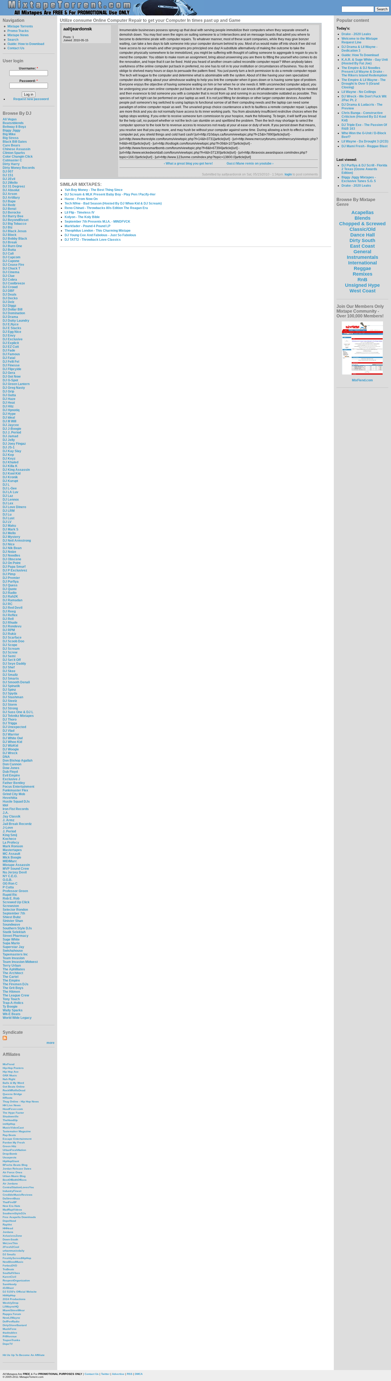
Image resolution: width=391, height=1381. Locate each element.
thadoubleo (10, 1332)
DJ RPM (9, 630)
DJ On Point (11, 563)
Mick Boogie (12, 857)
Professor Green (15, 891)
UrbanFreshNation (14, 1150)
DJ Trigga (10, 723)
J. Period (9, 831)
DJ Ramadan (12, 600)
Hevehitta (10, 798)
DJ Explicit (11, 343)
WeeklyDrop (10, 1302)
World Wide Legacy (17, 1018)
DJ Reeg (9, 611)
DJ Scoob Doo (13, 641)
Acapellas (362, 212)
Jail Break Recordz (17, 824)
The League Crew (16, 995)
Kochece (9, 839)
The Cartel (10, 977)
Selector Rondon (15, 910)
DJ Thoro (9, 719)
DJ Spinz (9, 690)
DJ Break (10, 242)
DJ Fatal (9, 358)
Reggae (362, 268)
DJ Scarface (12, 637)
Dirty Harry (11, 164)
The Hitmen (11, 992)
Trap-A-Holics (13, 1003)
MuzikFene (9, 1328)
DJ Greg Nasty (14, 388)
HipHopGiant (11, 1161)
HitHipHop (9, 1295)
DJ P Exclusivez (15, 570)
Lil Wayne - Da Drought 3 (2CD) (365, 141)
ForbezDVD (10, 1265)
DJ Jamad (10, 436)
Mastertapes (12, 850)
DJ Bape (9, 201)
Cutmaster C (12, 160)
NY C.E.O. (10, 876)
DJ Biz (8, 227)
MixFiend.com (362, 380)
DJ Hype (9, 414)
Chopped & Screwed (362, 223)
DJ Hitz (8, 406)
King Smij (10, 835)
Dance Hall (362, 235)
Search (12, 40)
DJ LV (7, 522)
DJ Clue (9, 276)
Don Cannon (12, 764)
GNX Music (10, 1075)
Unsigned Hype (362, 285)
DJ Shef (9, 667)
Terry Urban (12, 965)
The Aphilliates (14, 969)
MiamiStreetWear (14, 1310)
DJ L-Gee (10, 488)
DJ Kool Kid (11, 473)
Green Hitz (9, 1146)
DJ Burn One (12, 246)
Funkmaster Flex (15, 790)
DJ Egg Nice (12, 332)
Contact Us (15, 48)
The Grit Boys (13, 988)
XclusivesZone (12, 1235)
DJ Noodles (11, 555)
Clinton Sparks (14, 153)
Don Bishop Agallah (17, 760)
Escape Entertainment (17, 1138)
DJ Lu (7, 514)
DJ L (6, 485)
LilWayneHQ (11, 1306)
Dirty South (362, 240)
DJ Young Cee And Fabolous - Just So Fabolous (100, 235)
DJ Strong (10, 708)
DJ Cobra (10, 279)
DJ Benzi (9, 209)
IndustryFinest (12, 1191)
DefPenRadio (11, 1321)
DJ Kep (8, 455)
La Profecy (11, 842)
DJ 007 (8, 171)
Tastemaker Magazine (17, 1131)
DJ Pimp (9, 574)
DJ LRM (9, 511)
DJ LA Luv (10, 492)
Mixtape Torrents (20, 26)
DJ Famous (11, 354)
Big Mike (9, 134)
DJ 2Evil (9, 179)
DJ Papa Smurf (14, 567)
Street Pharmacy (15, 936)
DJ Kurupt (10, 481)
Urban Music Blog (14, 1176)
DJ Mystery (11, 537)
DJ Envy (9, 335)
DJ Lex (8, 503)
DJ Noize (9, 552)
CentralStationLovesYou (18, 1187)
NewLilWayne (11, 1317)
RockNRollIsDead (14, 1090)
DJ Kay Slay (12, 451)
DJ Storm (10, 704)
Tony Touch (11, 999)
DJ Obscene (12, 559)
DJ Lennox (11, 499)
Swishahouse (13, 951)
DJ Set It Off (12, 660)
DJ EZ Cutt (11, 347)
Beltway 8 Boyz (14, 127)
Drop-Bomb (10, 1153)
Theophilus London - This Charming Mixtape (98, 230)
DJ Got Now (11, 376)
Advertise (118, 1373)
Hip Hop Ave (11, 1071)
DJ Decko (10, 298)
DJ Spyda (10, 693)
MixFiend (8, 1064)
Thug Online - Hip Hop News (21, 1101)
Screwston (11, 906)
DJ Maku (9, 526)
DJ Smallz (10, 675)
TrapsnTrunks (11, 1340)
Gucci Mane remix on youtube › (250, 163)
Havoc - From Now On (81, 199)
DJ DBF (8, 291)
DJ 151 (8, 175)
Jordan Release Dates (17, 1168)
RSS (129, 1373)
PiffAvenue (10, 1336)
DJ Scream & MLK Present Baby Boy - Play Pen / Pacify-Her (110, 194)
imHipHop (9, 1123)
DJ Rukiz (9, 634)
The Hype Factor (13, 1112)
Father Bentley (14, 783)
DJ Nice (9, 544)
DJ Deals (9, 294)
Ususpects (9, 1157)
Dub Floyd (10, 772)
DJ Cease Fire (13, 265)
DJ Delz (8, 302)
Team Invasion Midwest (20, 962)
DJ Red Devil (12, 608)
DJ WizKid (10, 745)
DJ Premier (11, 578)
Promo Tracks (18, 31)
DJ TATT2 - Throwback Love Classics (93, 240)
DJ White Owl (13, 738)
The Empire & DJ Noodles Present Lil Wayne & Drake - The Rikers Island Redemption (364, 71)
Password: (28, 81)
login (288, 174)
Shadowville (11, 1116)
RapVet (7, 1224)
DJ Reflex (10, 615)
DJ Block (9, 235)
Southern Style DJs (17, 928)
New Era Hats (11, 1205)
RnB (362, 279)
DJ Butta (9, 250)
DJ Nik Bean (12, 548)
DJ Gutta (9, 395)
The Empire (11, 980)
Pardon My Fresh (14, 1142)
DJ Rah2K (10, 596)
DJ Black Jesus (15, 231)
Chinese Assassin (16, 149)
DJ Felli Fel (11, 361)
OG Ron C (10, 883)
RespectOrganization (16, 1280)
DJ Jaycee (11, 425)
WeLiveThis (10, 1243)
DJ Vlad (8, 731)
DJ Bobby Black (15, 238)
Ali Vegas (10, 119)
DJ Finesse (11, 365)
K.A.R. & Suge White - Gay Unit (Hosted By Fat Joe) (365, 61)
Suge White (11, 939)
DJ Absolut (11, 190)
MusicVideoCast (13, 1127)
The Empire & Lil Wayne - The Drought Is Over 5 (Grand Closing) (364, 83)
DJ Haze (9, 399)
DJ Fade (9, 350)
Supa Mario (11, 943)
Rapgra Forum (12, 1314)
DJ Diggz (9, 306)
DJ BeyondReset (15, 220)
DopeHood (9, 1220)
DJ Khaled (10, 462)
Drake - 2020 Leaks (356, 34)
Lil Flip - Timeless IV (79, 212)
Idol (5, 805)
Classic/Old (363, 229)
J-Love (8, 828)
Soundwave (11, 924)
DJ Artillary (11, 197)
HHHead (8, 1228)
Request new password (31, 99)
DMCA (139, 1373)
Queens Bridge (12, 1094)
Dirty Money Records (19, 168)
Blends (363, 218)
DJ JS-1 (9, 447)
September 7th (14, 913)
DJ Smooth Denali (16, 682)
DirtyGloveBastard (15, 1325)
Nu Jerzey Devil (15, 872)
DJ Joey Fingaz (14, 444)
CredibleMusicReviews (17, 1194)
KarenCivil (9, 1276)
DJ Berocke (12, 212)
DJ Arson (10, 194)
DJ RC (8, 604)
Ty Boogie (10, 1006)
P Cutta (8, 887)
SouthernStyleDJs (14, 1213)
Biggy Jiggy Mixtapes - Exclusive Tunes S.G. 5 (359, 179)
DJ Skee (9, 671)
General (362, 251)
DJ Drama (10, 317)
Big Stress (11, 138)
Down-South (10, 1239)
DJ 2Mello (10, 183)
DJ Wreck (10, 753)
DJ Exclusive (13, 339)
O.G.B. (7, 880)
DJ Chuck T (11, 268)
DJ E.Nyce (11, 324)
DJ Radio (9, 593)
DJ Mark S (10, 529)
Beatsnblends (13, 123)
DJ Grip (8, 391)
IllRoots (8, 1097)
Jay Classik (11, 816)
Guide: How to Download (25, 44)
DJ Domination (14, 313)
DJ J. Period (12, 432)
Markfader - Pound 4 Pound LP (87, 226)
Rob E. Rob (11, 898)
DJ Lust (8, 518)
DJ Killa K (10, 466)
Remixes (362, 274)
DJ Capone (11, 261)
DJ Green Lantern (16, 384)
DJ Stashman (13, 697)
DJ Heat (9, 403)
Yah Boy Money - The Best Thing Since (94, 190)
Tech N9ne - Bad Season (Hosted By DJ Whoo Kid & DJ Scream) (113, 203)
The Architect (13, 973)
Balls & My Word (13, 1082)
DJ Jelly (9, 440)
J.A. (6, 813)
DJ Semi (9, 656)
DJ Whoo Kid (12, 742)
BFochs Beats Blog (15, 1164)
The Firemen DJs (15, 984)
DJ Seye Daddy (14, 663)
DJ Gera (9, 373)
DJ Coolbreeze (14, 283)
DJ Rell (8, 619)
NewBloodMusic (13, 1261)
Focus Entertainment (18, 786)
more (51, 1043)
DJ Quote (10, 589)
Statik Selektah (14, 932)
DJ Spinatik (11, 686)
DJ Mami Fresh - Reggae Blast (365, 146)
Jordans (8, 1232)
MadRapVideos (12, 1209)
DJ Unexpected (14, 727)
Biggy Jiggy (11, 130)
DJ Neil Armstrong (17, 540)
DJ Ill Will (9, 421)
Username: (28, 68)
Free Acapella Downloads (19, 1217)
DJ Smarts (11, 678)
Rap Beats (9, 1135)
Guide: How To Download (360, 55)
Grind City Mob (14, 794)
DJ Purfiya (11, 581)
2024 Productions (14, 1299)
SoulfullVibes (11, 1273)
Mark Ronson (13, 846)
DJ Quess (10, 585)
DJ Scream (11, 649)
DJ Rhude (10, 622)
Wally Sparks (13, 1010)
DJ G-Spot (10, 380)
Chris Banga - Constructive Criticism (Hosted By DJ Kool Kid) (364, 116)
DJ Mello (9, 533)
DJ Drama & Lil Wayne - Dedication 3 (359, 48)
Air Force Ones (12, 1172)
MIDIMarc (10, 861)
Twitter (105, 1373)
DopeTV (8, 1343)
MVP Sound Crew (16, 869)
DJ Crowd (10, 287)
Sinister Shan (13, 921)
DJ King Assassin (16, 470)
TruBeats (8, 1269)
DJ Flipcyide (12, 369)
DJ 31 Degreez (14, 186)
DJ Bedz (9, 205)
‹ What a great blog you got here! (188, 163)
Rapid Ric (10, 895)
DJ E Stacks (12, 328)
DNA (6, 757)
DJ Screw (10, 652)
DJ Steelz (10, 701)
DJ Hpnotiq (11, 410)
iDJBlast (8, 1287)
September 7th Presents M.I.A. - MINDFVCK (97, 221)
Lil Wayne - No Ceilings (359, 92)
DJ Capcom (11, 257)
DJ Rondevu (12, 626)
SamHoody (10, 1284)
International (362, 262)
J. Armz (8, 820)
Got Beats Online (14, 1086)
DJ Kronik (10, 477)
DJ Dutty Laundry (16, 320)
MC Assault (11, 854)
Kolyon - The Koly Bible (82, 217)
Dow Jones (11, 768)
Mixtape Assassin (16, 865)
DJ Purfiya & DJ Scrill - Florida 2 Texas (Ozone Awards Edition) (364, 169)
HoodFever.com (13, 1109)
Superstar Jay (13, 947)
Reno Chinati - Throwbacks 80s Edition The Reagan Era (106, 208)
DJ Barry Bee (13, 216)
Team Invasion (13, 958)
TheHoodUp (10, 1120)
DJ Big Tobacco (14, 224)
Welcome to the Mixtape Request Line (360, 40)
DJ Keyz (9, 458)
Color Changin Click (18, 156)
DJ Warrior (11, 734)
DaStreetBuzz (11, 1198)
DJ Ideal (9, 417)
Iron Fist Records (16, 809)
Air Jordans (10, 1183)
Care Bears (11, 145)
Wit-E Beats (11, 1014)
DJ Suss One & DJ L (18, 712)
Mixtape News (18, 35)
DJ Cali (8, 253)
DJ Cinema (11, 272)
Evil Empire (11, 775)
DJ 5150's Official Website (20, 1291)
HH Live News (12, 1105)
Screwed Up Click (16, 902)
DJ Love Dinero (14, 507)
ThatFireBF (10, 1202)
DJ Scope (10, 645)
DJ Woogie (11, 749)
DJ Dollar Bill (12, 309)
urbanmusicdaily (13, 1250)
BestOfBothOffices (15, 1179)
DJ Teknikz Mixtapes (18, 716)
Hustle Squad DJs (16, 801)
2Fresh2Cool (11, 1246)
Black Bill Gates (15, 142)
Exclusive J (11, 779)
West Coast (363, 290)
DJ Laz (8, 496)
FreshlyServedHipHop (17, 1258)
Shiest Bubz (12, 917)
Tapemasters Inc (15, 954)
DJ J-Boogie (12, 429)
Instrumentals (362, 257)
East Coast (362, 246)
